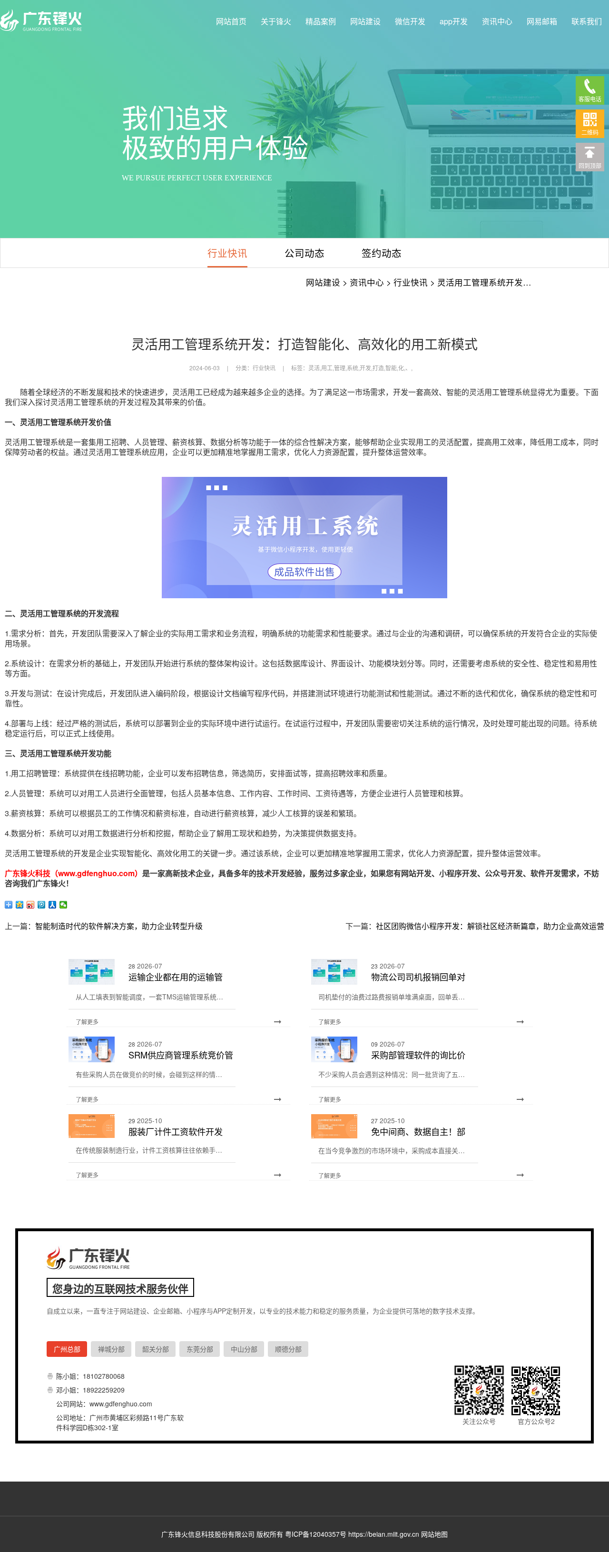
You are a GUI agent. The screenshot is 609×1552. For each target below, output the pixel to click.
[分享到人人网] (53, 905)
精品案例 (320, 21)
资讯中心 (497, 21)
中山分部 (244, 1349)
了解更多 (87, 1022)
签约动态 (382, 253)
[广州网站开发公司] (43, 21)
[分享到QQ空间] (20, 905)
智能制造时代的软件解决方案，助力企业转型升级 (119, 925)
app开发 (454, 21)
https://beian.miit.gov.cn (383, 1534)
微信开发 (410, 21)
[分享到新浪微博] (31, 905)
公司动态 (304, 253)
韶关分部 (155, 1349)
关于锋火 (276, 21)
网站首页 (231, 21)
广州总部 (67, 1349)
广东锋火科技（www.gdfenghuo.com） (73, 873)
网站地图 (434, 1534)
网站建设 (365, 21)
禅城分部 (111, 1349)
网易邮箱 (542, 21)
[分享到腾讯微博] (42, 905)
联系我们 (586, 21)
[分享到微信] (63, 905)
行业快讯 (227, 253)
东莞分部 (200, 1349)
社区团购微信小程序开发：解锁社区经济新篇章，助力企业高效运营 (490, 925)
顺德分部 (288, 1349)
